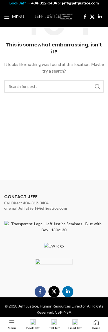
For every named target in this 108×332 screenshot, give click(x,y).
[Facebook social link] (85, 17)
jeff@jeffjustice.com (48, 208)
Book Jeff (17, 3)
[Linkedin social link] (100, 17)
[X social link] (92, 17)
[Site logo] (54, 16)
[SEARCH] (97, 86)
